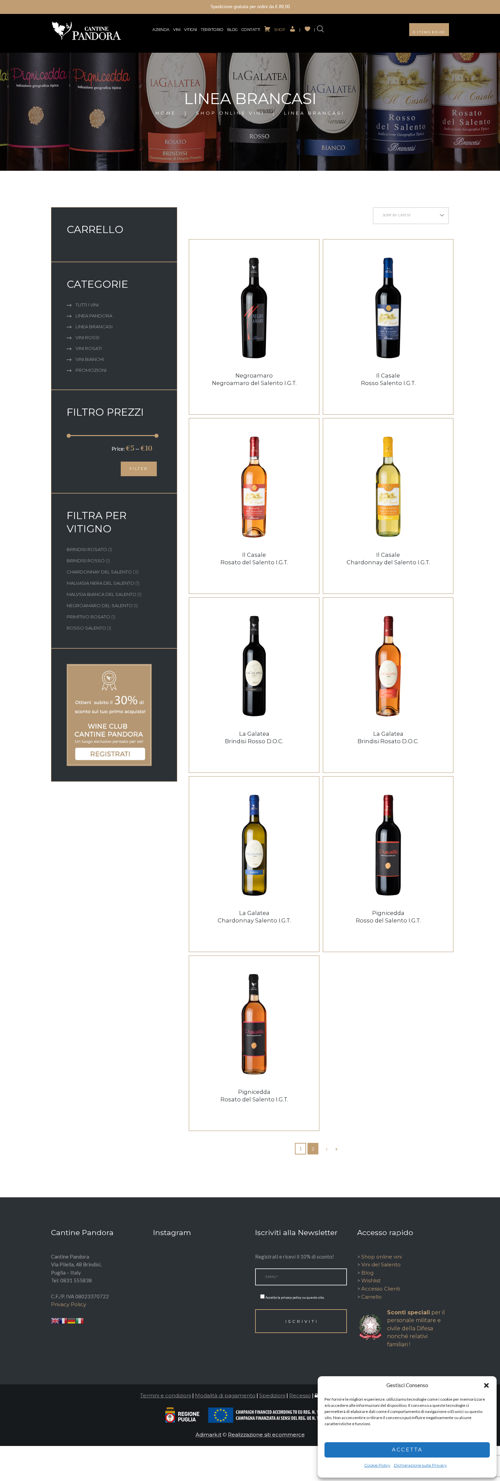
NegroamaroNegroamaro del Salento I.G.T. (254, 379)
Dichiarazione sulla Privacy (420, 1465)
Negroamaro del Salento (100, 605)
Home (165, 113)
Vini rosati (89, 348)
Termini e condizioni (165, 1395)
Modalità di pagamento (225, 1395)
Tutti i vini (87, 304)
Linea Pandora (94, 315)
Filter (139, 469)
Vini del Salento (381, 1264)
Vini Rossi (87, 337)
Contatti (250, 29)
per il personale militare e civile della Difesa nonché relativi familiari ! (416, 1328)
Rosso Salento (86, 628)
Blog (232, 29)
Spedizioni (272, 1395)
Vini (176, 29)
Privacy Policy (68, 1304)
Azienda (160, 29)
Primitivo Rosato (88, 616)
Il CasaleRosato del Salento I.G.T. (254, 558)
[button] (486, 1385)
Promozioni (91, 370)
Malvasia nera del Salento (100, 583)
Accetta (407, 1449)
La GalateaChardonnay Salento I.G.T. (254, 917)
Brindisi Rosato (87, 549)
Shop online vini (381, 1256)
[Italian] (80, 1320)
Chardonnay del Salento (99, 572)
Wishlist (371, 1280)
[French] (63, 1320)
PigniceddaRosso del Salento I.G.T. (388, 917)
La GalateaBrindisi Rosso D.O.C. (254, 737)
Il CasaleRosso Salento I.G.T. (388, 379)
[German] (71, 1320)
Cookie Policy (377, 1465)
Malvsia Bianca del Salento (101, 594)
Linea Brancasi (94, 326)
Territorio (212, 29)
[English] (55, 1320)
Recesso (300, 1395)
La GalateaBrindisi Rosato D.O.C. (388, 737)
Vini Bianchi (90, 359)
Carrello (371, 1297)
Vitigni (190, 29)
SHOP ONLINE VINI (230, 113)
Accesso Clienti (380, 1288)
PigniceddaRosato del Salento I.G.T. (254, 1095)
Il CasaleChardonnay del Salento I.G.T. (388, 558)
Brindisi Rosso (86, 560)
